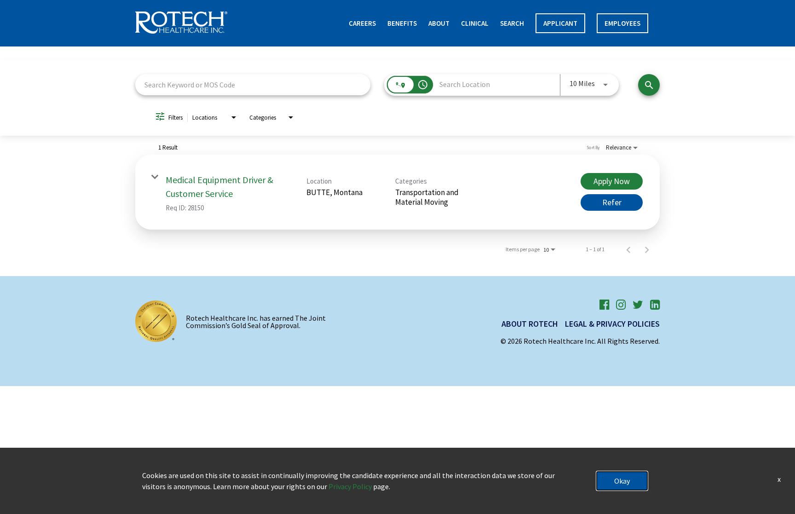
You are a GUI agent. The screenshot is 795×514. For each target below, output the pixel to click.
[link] (397, 192)
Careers (362, 23)
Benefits (402, 23)
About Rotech (529, 323)
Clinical (475, 23)
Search (512, 23)
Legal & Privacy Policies (612, 323)
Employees (622, 23)
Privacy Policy (350, 486)
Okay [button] (622, 480)
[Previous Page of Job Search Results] (628, 249)
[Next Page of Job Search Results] (647, 249)
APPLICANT (560, 23)
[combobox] (252, 84)
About (438, 23)
